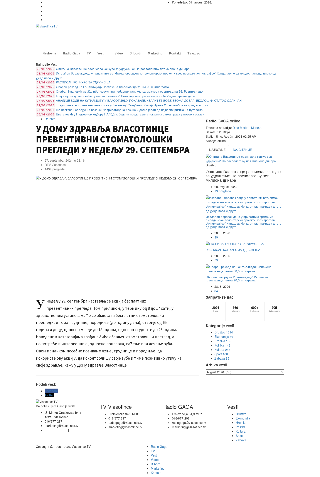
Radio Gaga (71, 53)
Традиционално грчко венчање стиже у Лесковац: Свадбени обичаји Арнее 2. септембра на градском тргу (122, 105)
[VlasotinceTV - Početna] (75, 30)
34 (216, 291)
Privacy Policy (58, 430)
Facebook (51, 391)
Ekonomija (224, 336)
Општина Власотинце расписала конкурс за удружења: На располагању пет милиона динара (113, 68)
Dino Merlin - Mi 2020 (247, 127)
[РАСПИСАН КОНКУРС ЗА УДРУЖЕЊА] (245, 244)
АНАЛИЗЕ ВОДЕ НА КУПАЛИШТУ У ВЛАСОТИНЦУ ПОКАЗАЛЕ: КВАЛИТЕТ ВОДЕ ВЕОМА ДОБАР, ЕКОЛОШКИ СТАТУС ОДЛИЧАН (139, 100)
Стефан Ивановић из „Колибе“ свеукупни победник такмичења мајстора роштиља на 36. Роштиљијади (120, 91)
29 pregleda (222, 191)
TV (89, 53)
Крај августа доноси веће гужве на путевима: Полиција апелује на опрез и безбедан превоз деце (116, 96)
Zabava (221, 358)
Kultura (222, 349)
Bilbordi (135, 53)
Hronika (222, 341)
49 (216, 237)
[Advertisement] (200, 34)
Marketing (155, 53)
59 (216, 260)
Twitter (49, 395)
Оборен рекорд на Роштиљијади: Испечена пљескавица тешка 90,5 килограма (103, 87)
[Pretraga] (284, 50)
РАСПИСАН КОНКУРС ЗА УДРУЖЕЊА (73, 82)
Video (119, 53)
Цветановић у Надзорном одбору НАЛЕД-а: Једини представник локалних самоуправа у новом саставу (120, 114)
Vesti (100, 53)
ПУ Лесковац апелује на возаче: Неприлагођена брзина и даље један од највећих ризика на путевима (120, 109)
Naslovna (49, 53)
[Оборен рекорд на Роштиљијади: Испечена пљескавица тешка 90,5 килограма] (245, 268)
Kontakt (175, 53)
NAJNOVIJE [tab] (217, 149)
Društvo (50, 119)
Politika (222, 345)
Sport (221, 354)
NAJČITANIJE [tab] (242, 149)
